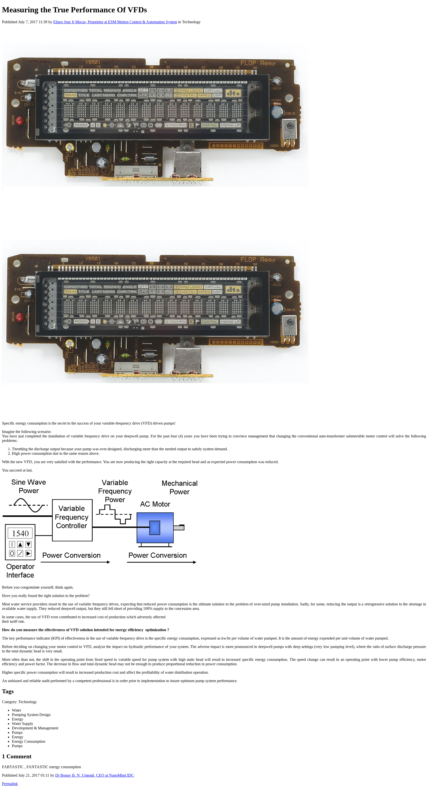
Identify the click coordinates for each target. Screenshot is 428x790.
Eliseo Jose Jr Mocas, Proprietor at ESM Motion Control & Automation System (115, 22)
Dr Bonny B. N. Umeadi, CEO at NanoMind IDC (94, 775)
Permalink (10, 784)
